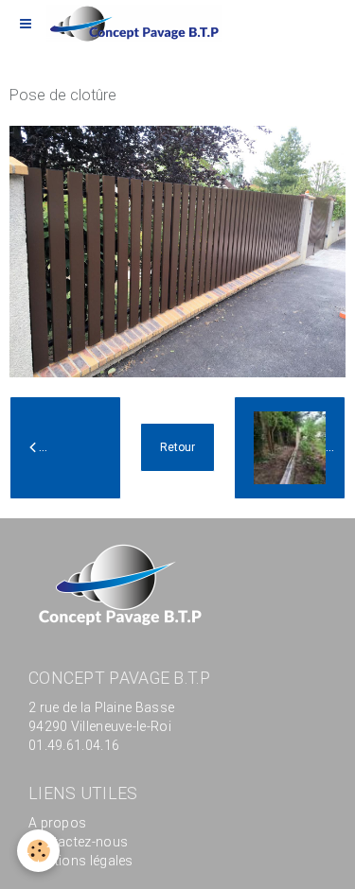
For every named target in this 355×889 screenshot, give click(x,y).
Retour (177, 447)
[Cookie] (38, 850)
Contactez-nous (78, 841)
